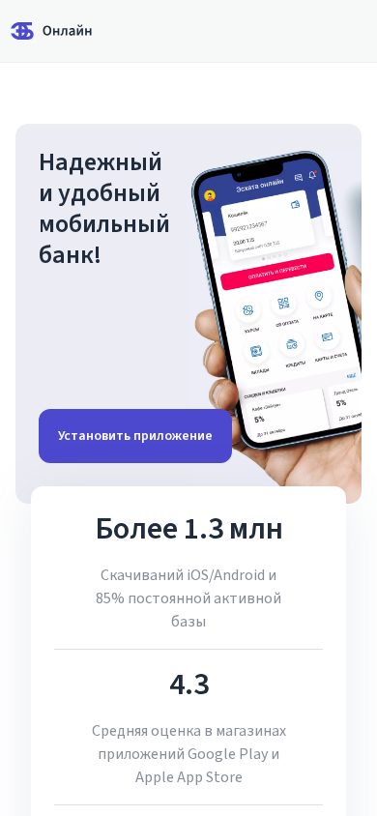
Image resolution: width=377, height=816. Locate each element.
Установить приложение (135, 436)
